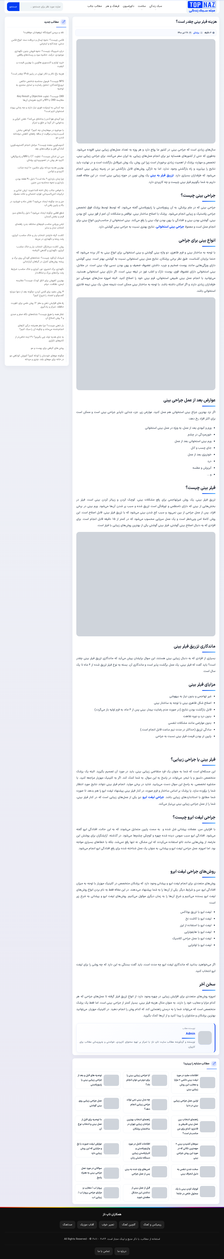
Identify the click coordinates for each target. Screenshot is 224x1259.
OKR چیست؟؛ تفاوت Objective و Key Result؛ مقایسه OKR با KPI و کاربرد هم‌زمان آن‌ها (40, 98)
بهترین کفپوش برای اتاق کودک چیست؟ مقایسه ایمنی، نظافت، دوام (40, 282)
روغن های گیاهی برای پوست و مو (47, 348)
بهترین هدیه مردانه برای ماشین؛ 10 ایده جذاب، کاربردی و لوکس (40, 169)
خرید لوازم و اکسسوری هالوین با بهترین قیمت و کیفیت (40, 64)
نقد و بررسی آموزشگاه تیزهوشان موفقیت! (43, 32)
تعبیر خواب (108, 1225)
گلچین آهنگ (128, 1225)
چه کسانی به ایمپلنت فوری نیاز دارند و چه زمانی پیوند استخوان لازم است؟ (37, 109)
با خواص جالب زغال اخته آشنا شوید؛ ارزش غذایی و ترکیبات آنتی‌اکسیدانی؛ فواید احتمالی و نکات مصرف (38, 192)
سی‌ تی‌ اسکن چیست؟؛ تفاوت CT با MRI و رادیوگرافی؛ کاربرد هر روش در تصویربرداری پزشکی (37, 158)
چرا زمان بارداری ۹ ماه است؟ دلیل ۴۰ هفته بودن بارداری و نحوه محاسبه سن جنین (39, 180)
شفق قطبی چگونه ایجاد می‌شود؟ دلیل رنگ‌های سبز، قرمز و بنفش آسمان (38, 214)
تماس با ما (104, 1251)
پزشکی (196, 32)
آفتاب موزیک (87, 1225)
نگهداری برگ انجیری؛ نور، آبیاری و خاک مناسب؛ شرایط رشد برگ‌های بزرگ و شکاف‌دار (37, 271)
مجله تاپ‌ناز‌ (202, 6)
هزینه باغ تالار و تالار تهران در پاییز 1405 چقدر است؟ (37, 74)
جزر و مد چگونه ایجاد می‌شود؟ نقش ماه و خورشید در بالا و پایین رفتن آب (37, 203)
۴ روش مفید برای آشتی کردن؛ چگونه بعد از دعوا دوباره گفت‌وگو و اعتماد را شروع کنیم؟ (37, 293)
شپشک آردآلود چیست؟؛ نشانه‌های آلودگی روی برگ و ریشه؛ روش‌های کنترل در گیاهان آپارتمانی (38, 260)
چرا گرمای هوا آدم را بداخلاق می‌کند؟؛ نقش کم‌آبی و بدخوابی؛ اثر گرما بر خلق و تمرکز (38, 121)
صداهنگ (67, 1225)
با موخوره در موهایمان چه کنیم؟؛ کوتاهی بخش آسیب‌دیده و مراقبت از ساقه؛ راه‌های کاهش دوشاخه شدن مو (38, 133)
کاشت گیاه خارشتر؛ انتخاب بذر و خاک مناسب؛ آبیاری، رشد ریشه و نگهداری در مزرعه (38, 237)
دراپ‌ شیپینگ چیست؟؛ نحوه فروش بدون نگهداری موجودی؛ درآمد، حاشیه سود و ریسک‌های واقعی (39, 53)
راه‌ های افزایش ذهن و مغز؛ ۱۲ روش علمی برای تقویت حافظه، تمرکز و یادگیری (37, 305)
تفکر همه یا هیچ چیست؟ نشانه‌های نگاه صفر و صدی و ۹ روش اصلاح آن (37, 316)
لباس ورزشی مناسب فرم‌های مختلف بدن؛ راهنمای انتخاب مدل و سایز (39, 226)
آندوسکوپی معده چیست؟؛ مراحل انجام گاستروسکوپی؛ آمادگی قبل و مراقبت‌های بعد (37, 147)
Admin (190, 1033)
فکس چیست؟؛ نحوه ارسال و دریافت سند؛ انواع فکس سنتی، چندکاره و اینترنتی (37, 42)
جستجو (13, 7)
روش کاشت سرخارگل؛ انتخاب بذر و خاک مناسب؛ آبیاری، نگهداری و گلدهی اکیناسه (40, 248)
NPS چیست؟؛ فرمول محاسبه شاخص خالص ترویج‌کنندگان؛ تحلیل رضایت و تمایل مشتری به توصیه (40, 85)
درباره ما (121, 1251)
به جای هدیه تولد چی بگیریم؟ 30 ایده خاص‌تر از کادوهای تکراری (39, 339)
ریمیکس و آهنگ (152, 1225)
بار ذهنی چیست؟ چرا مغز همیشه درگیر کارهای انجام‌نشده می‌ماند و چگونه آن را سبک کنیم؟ (41, 327)
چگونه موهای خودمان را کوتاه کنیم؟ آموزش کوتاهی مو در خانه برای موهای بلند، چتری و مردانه (37, 357)
